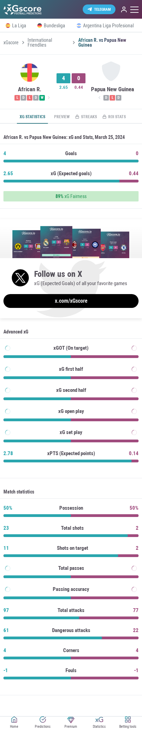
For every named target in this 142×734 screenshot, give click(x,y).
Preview (62, 116)
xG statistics (32, 116)
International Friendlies (40, 42)
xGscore (11, 42)
